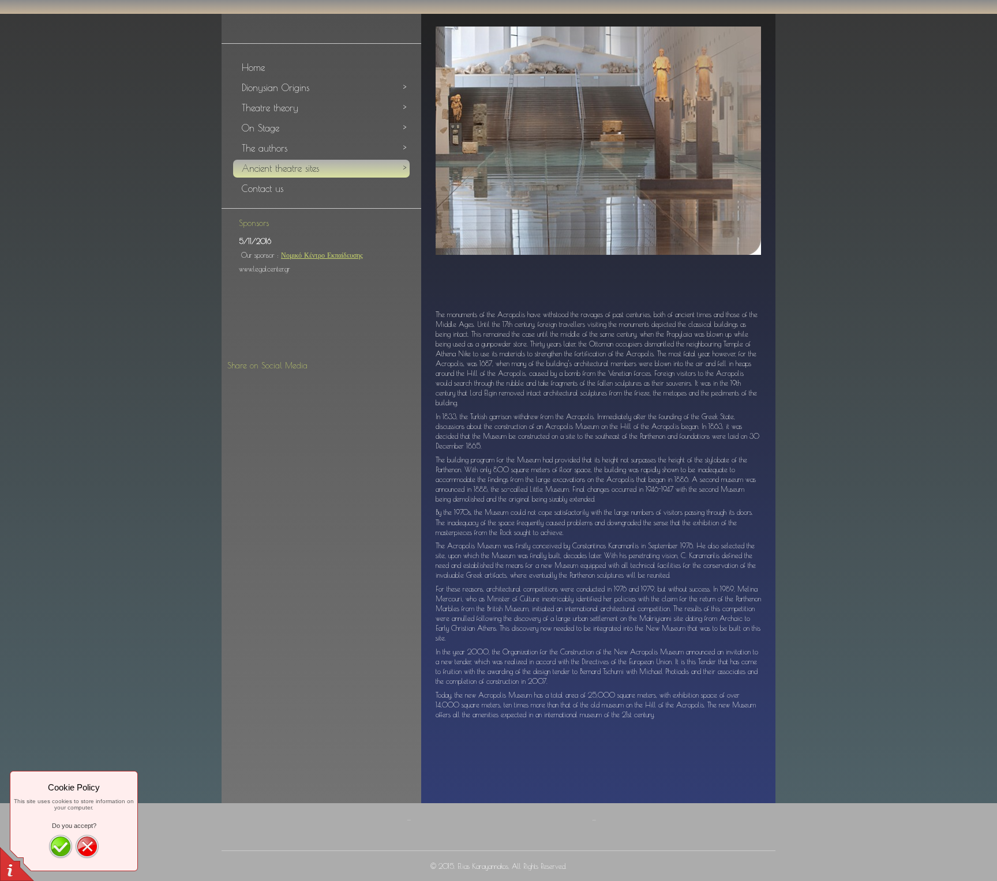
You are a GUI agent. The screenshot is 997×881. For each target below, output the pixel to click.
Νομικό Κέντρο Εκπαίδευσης (322, 255)
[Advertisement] (324, 326)
